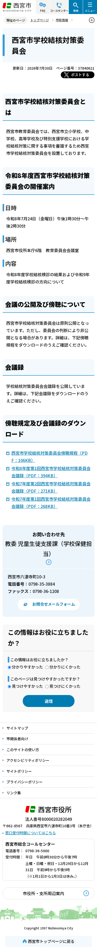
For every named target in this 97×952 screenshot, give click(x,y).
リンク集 (13, 792)
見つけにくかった (64, 686)
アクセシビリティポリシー (27, 760)
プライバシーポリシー (24, 781)
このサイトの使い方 (22, 749)
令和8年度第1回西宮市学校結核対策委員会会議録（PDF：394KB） (51, 472)
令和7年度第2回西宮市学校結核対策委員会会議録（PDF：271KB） (51, 487)
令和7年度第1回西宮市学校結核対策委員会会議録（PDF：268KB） (51, 502)
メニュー (90, 10)
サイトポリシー (19, 771)
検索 (75, 10)
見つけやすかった (27, 686)
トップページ (39, 20)
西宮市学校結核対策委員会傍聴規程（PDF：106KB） (49, 456)
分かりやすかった (27, 667)
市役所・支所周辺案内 (43, 893)
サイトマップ (17, 728)
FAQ (42, 10)
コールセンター (59, 10)
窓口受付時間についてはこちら (30, 832)
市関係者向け (17, 738)
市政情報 (62, 20)
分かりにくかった (64, 667)
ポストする (80, 74)
